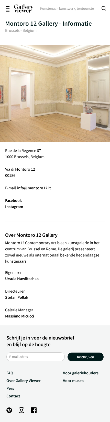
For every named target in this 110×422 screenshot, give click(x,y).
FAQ (9, 372)
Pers (10, 388)
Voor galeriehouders (80, 372)
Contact (13, 395)
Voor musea (73, 380)
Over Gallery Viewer (23, 380)
